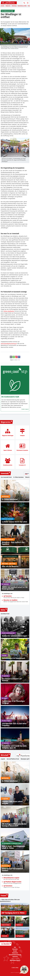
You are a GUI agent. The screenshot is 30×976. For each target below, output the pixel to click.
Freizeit (3, 895)
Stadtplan (22, 435)
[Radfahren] (22, 920)
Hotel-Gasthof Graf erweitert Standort (12, 869)
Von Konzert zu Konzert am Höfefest (12, 679)
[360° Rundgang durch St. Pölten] (15, 908)
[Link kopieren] (16, 357)
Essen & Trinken (6, 924)
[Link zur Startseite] (9, 2)
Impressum (15, 956)
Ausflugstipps (20, 936)
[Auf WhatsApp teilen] (14, 357)
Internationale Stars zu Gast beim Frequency (14, 724)
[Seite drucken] (11, 357)
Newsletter (15, 949)
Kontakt (15, 951)
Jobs (15, 947)
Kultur (3, 610)
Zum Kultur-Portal (5, 613)
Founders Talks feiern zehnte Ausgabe (12, 802)
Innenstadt (5, 473)
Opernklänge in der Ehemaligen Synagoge (13, 702)
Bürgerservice (6, 422)
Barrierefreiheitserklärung (15, 954)
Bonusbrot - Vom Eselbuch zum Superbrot (13, 543)
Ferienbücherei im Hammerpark (13, 658)
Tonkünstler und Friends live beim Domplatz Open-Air (14, 747)
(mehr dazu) (25, 409)
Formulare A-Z (22, 465)
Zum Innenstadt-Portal (6, 477)
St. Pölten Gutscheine (18, 477)
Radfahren (19, 924)
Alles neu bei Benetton (10, 566)
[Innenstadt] (8, 931)
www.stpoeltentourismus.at (9, 343)
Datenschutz (15, 953)
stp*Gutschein (8, 596)
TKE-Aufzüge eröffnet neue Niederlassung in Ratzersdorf (14, 825)
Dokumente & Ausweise (22, 450)
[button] (1, 39)
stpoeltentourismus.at (5, 901)
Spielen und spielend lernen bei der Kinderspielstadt (15, 588)
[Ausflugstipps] (22, 931)
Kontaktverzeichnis (7, 465)
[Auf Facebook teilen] (19, 357)
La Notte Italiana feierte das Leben (14, 522)
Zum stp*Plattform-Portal (13, 759)
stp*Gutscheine (8, 886)
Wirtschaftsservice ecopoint (11, 877)
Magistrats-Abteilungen (7, 435)
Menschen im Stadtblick (10, 600)
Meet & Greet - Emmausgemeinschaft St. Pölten (13, 847)
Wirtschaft (4, 755)
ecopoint (3, 759)
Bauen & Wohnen (8, 450)
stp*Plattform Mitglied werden (12, 882)
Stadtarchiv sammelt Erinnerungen (14, 636)
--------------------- (15, 958)
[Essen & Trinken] (8, 920)
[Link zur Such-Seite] (24, 2)
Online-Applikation (9, 311)
